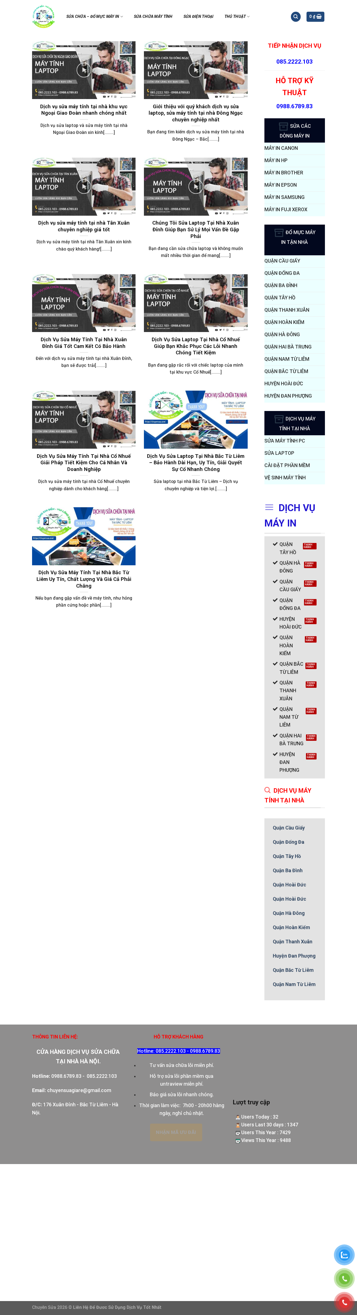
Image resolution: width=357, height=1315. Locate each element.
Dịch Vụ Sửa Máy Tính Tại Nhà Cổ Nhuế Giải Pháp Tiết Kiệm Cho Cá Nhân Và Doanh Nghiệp (84, 462)
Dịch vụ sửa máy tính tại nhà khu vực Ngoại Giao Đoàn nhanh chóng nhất (83, 110)
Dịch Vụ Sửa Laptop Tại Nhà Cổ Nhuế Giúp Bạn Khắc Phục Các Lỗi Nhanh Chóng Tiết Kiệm (196, 345)
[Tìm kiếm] (296, 17)
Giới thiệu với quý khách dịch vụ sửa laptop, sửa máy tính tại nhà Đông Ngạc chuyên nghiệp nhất (196, 113)
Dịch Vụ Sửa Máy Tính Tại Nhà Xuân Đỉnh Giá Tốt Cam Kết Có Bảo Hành (84, 342)
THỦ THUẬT (235, 16)
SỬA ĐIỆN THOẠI (199, 16)
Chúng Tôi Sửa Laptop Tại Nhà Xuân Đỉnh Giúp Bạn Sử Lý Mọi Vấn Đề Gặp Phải (195, 229)
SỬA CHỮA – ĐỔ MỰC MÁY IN (92, 16)
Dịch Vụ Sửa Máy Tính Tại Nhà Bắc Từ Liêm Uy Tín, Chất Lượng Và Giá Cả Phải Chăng (84, 578)
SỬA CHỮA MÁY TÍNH (153, 16)
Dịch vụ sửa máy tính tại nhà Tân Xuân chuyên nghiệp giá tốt (84, 226)
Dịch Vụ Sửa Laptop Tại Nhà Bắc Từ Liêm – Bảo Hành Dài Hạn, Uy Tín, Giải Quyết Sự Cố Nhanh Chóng (195, 462)
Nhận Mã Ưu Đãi (176, 1132)
